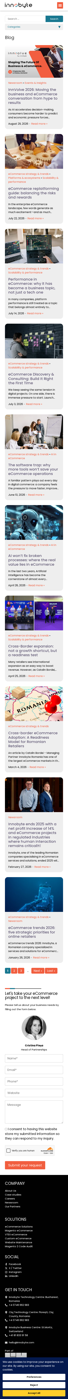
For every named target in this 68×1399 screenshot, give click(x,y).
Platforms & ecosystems (24, 178)
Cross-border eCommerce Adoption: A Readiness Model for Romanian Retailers (33, 739)
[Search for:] (25, 19)
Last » (51, 971)
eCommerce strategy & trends (28, 174)
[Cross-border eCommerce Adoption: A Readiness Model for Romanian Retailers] (34, 703)
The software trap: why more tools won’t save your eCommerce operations (33, 469)
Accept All (34, 1393)
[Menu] (60, 5)
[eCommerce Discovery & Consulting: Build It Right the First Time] (34, 341)
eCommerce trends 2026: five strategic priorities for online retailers (31, 932)
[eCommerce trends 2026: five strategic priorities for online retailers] (34, 894)
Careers (10, 1198)
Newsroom (15, 83)
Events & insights (35, 83)
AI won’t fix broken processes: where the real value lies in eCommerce (32, 560)
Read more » (39, 124)
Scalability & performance (25, 272)
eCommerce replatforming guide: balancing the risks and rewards (33, 193)
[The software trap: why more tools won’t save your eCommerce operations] (34, 431)
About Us (10, 1190)
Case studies (13, 1194)
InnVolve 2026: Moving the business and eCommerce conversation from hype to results (32, 96)
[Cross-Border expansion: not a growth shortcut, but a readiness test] (34, 613)
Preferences (34, 1377)
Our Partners (12, 1206)
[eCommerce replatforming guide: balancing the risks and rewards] (34, 151)
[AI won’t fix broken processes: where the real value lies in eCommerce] (34, 522)
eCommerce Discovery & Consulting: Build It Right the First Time (31, 379)
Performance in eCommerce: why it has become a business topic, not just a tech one (31, 286)
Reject (34, 1385)
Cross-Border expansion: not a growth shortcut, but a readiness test (32, 651)
